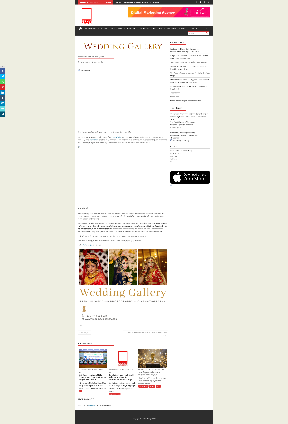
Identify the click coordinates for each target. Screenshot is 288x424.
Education (171, 29)
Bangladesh (112, 394)
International (91, 29)
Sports (104, 29)
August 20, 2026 (115, 369)
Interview (131, 29)
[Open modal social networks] (2, 114)
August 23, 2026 (85, 369)
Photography (157, 29)
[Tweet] (2, 76)
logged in (92, 405)
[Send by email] (2, 103)
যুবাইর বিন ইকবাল (87, 245)
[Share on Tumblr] (2, 98)
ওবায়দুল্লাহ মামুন (175, 93)
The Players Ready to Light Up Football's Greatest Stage (137, 2)
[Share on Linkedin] (2, 92)
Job (80, 391)
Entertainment (117, 29)
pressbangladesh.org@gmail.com (185, 135)
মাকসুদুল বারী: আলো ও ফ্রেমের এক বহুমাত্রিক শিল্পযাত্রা (185, 101)
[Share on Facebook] (2, 71)
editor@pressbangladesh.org (183, 132)
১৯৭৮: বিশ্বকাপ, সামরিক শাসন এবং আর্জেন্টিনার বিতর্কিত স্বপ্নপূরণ (188, 62)
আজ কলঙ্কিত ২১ (85, 332)
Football (152, 386)
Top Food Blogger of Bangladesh (183, 122)
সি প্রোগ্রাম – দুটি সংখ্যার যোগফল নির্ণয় (181, 125)
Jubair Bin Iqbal (98, 62)
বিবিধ (81, 325)
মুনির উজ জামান (174, 97)
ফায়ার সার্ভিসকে (94, 140)
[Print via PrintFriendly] (2, 108)
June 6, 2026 (144, 369)
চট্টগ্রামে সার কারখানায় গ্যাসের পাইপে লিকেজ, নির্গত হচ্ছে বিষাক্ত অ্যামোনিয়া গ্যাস (147, 333)
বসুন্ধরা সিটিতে (117, 137)
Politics (193, 29)
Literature (143, 29)
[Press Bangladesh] (80, 28)
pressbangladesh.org (181, 141)
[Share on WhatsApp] (2, 81)
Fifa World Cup (143, 386)
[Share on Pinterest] (2, 87)
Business (183, 29)
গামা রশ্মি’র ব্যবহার (175, 127)
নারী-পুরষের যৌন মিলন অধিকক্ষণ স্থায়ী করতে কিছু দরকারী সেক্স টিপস (189, 114)
